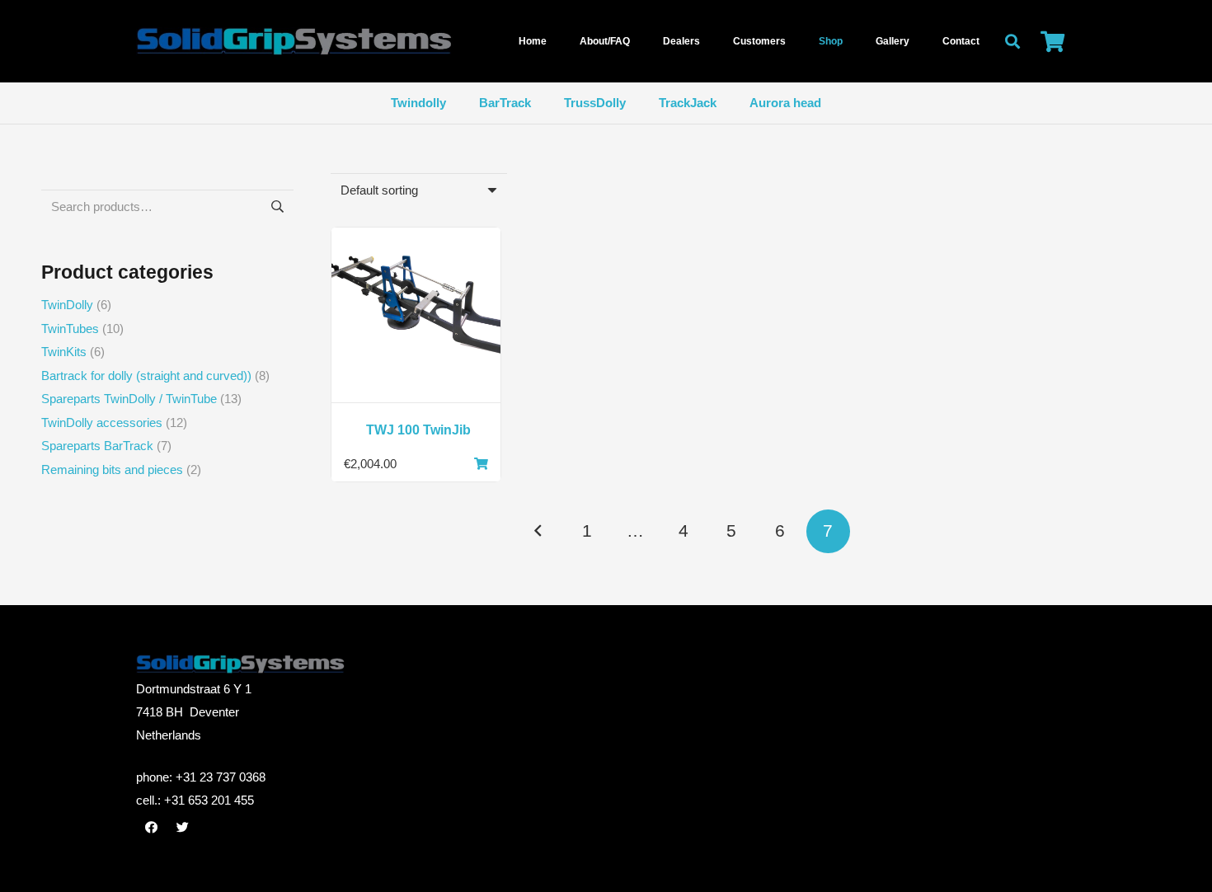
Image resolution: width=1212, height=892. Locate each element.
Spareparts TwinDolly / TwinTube (129, 399)
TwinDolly (67, 305)
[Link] (354, 41)
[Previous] (539, 531)
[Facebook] (151, 827)
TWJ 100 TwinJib (418, 430)
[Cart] (1052, 41)
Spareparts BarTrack (97, 446)
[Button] (480, 464)
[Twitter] (183, 827)
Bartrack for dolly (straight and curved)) (146, 376)
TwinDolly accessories (101, 422)
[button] (1012, 41)
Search (276, 207)
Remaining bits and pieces (112, 469)
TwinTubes (70, 329)
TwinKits (64, 352)
